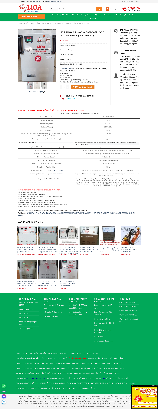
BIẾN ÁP (78, 358)
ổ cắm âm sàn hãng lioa (103, 341)
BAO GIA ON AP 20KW (105, 213)
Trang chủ (55, 15)
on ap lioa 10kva (62, 401)
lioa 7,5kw (45, 406)
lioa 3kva (86, 404)
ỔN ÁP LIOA (65, 399)
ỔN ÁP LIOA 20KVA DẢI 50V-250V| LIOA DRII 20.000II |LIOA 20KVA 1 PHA (27, 250)
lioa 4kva (93, 404)
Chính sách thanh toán (128, 315)
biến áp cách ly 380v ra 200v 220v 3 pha (78, 306)
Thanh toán (94, 19)
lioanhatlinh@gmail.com (54, 1)
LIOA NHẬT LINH (54, 399)
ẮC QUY (65, 404)
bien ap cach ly (42, 401)
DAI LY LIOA (87, 396)
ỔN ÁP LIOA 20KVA (81, 23)
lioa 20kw (59, 174)
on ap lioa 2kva (24, 313)
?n (154, 385)
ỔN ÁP (71, 358)
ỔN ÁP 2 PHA (119, 396)
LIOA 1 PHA (96, 396)
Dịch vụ (98, 15)
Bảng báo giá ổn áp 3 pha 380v (54, 306)
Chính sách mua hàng (127, 306)
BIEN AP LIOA (114, 401)
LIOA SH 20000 (121, 213)
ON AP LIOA (64, 396)
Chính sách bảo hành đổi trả (129, 320)
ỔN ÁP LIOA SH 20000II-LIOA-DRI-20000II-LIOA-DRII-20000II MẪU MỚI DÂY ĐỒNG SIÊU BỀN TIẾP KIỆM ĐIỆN (68, 252)
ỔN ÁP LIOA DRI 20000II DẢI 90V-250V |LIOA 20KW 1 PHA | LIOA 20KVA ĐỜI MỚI (48, 250)
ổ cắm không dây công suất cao (102, 331)
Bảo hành (107, 15)
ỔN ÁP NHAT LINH (89, 399)
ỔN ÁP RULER (56, 404)
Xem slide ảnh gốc (36, 92)
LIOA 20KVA (75, 213)
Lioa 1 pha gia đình (26, 329)
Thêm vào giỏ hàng (82, 87)
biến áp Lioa (40, 378)
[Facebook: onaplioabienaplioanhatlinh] (4, 391)
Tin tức (131, 15)
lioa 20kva (25, 210)
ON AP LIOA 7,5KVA (123, 404)
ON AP (72, 396)
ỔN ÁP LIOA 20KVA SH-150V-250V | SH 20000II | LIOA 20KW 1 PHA (67, 283)
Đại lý (116, 15)
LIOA (84, 358)
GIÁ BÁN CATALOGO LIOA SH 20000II (55, 213)
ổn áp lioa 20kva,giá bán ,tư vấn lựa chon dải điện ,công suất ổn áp (109, 250)
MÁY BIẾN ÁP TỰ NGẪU (27, 401)
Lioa (103, 378)
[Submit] (98, 9)
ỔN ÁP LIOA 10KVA (126, 401)
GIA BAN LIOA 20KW (88, 213)
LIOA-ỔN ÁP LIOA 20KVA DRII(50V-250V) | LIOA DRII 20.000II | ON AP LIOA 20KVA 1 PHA (26, 284)
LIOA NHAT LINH (55, 406)
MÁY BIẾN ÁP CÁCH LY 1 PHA (29, 399)
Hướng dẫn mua (86, 15)
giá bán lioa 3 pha (51, 316)
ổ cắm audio (99, 337)
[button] (54, 55)
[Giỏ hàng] (107, 9)
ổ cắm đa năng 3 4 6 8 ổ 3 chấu (104, 324)
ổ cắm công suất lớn (102, 319)
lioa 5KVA (112, 404)
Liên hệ (75, 15)
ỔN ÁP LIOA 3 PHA (52, 396)
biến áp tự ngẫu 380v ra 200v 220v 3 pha (78, 313)
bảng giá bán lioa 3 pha (53, 312)
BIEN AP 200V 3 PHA (120, 399)
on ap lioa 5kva (24, 317)
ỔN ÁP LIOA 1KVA (75, 404)
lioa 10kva (51, 401)
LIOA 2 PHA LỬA (107, 396)
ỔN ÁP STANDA (43, 404)
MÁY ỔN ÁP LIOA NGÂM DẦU (79, 401)
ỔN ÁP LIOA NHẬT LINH (36, 396)
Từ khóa (21, 396)
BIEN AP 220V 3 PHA (104, 399)
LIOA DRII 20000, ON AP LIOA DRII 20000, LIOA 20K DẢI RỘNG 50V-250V (89, 250)
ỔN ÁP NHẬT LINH (106, 383)
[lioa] (32, 8)
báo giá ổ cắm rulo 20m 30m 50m (103, 313)
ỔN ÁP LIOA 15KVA (69, 406)
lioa (25, 396)
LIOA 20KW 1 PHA (66, 69)
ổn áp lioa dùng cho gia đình (28, 323)
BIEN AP (78, 396)
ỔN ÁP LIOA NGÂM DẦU (99, 401)
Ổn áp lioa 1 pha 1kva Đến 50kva (56, 23)
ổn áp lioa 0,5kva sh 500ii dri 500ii (28, 304)
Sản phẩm (35, 23)
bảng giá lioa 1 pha (26, 309)
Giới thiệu (65, 15)
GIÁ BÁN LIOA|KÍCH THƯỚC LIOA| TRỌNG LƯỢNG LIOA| (129, 250)
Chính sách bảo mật (127, 302)
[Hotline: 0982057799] (4, 386)
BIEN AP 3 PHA (76, 399)
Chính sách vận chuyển (128, 311)
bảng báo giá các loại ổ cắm (103, 306)
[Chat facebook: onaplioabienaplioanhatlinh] (4, 396)
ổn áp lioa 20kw (57, 170)
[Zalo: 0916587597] (4, 402)
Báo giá (123, 15)
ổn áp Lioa (30, 378)
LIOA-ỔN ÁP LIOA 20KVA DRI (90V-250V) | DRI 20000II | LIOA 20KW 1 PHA (47, 283)
